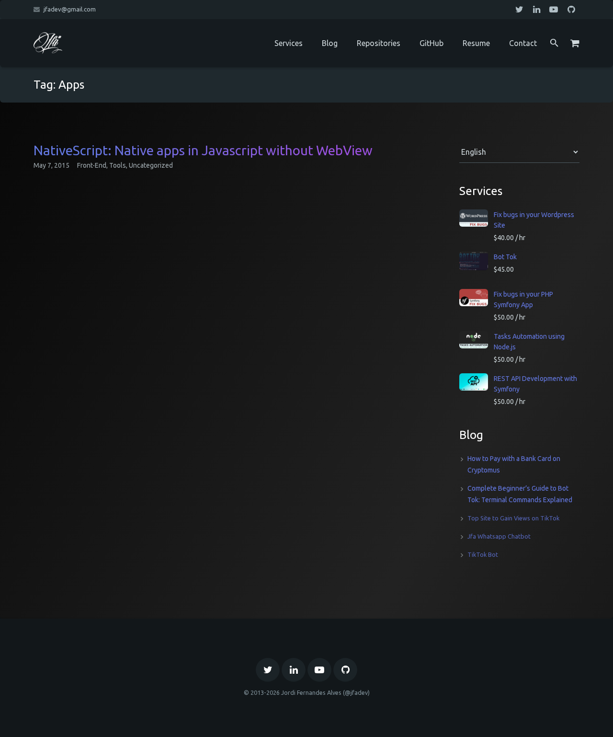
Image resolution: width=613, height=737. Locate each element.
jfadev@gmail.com (70, 9)
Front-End (91, 165)
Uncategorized (151, 165)
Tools (117, 165)
